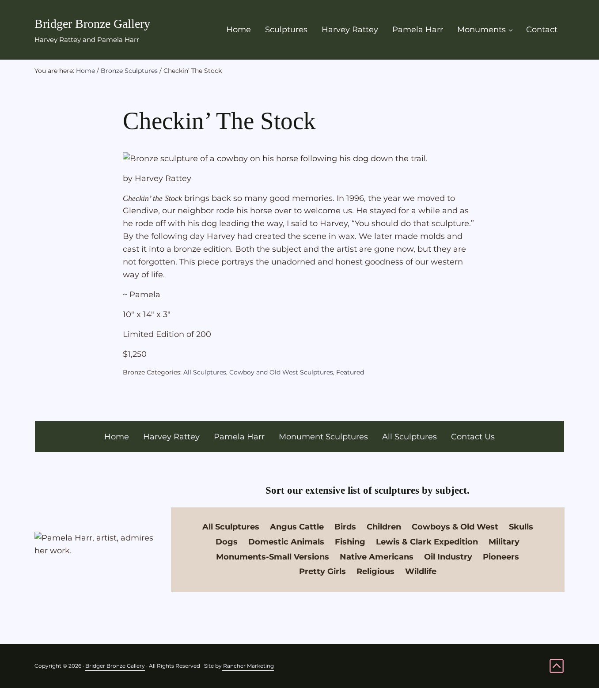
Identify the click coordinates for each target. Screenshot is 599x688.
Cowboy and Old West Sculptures (281, 372)
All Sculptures (204, 372)
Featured (350, 372)
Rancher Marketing (248, 666)
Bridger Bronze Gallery (92, 23)
